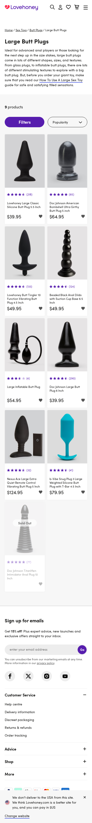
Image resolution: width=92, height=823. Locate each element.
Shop (9, 761)
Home (9, 30)
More (9, 773)
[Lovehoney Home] (21, 7)
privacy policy (45, 663)
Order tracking (16, 735)
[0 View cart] (76, 7)
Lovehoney (46, 18)
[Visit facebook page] (10, 676)
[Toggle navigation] (86, 7)
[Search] (52, 7)
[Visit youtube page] (65, 676)
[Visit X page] (28, 676)
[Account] (60, 7)
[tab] (46, 714)
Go (82, 649)
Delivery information (20, 712)
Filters (25, 122)
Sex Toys (21, 30)
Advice (10, 748)
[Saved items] (40, 216)
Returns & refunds (18, 727)
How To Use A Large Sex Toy (61, 80)
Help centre (13, 704)
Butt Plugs (35, 30)
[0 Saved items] (68, 7)
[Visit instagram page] (47, 676)
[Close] (84, 797)
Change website (17, 816)
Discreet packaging (19, 719)
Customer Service (20, 694)
